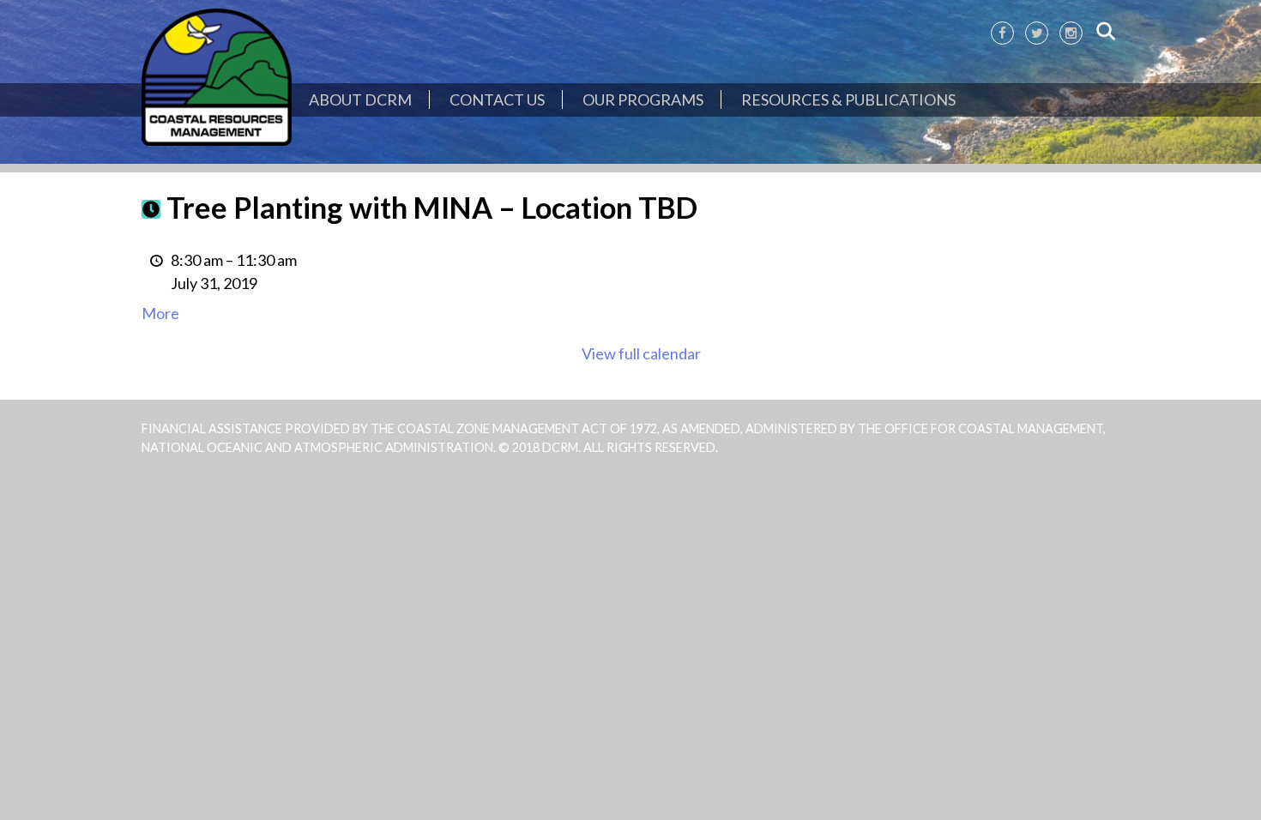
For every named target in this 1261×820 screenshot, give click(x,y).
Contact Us (497, 99)
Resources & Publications (848, 99)
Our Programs (642, 99)
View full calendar (641, 353)
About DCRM (360, 99)
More (160, 313)
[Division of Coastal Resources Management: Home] (217, 78)
